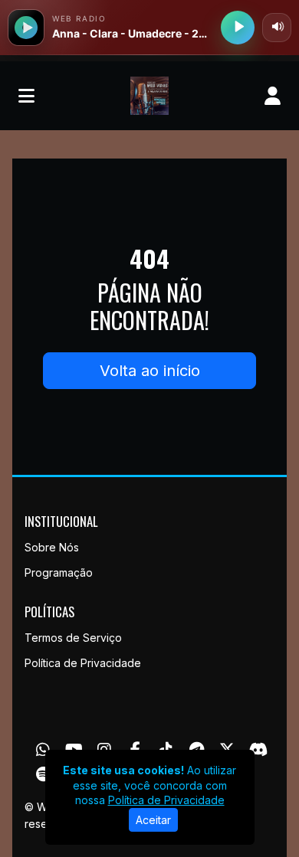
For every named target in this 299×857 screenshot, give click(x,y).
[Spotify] (43, 774)
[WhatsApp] (43, 750)
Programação (59, 572)
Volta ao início (150, 370)
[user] (272, 95)
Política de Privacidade (83, 662)
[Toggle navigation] (26, 95)
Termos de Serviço (73, 637)
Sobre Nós (52, 547)
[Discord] (258, 750)
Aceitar (153, 819)
